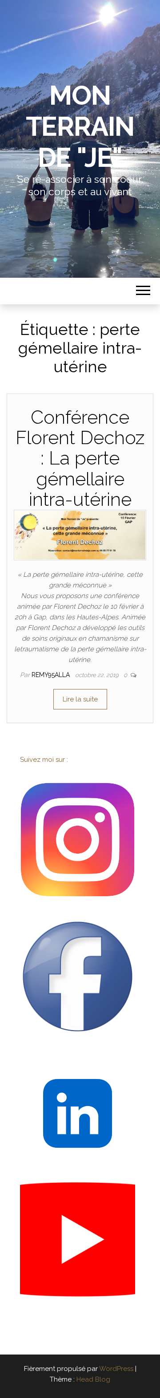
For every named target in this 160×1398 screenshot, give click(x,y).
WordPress (116, 1369)
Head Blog (93, 1379)
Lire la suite (80, 699)
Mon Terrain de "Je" (80, 126)
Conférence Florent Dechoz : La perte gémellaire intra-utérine (80, 458)
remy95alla (52, 674)
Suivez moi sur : (45, 760)
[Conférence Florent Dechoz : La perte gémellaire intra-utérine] (80, 535)
